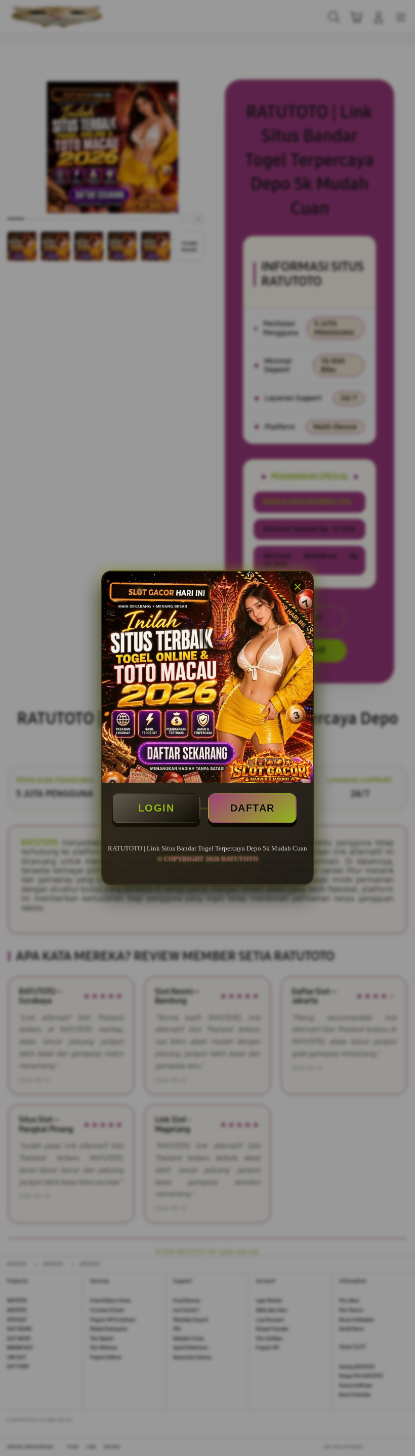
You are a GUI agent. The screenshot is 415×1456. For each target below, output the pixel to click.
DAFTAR (252, 808)
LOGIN (156, 808)
